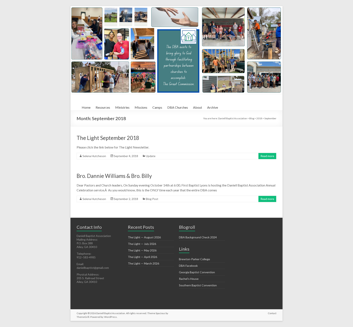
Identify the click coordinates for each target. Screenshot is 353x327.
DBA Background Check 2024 (198, 237)
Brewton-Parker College (194, 259)
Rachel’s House (189, 278)
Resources (103, 107)
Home (86, 107)
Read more (267, 156)
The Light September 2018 (108, 138)
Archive (212, 107)
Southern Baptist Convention (198, 285)
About (197, 107)
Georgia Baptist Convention (197, 272)
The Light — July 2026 (142, 244)
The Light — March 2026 (143, 263)
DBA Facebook (188, 265)
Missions (141, 107)
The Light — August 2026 (144, 237)
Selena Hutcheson (94, 156)
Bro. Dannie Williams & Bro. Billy (114, 176)
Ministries (122, 107)
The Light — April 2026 (142, 257)
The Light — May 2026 (142, 250)
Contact (272, 313)
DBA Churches (177, 107)
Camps (157, 107)
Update (150, 156)
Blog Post (152, 199)
